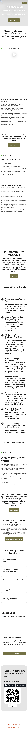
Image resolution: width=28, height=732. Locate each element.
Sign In (24, 2)
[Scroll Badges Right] (25, 613)
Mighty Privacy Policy (14, 727)
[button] (14, 54)
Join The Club (14, 20)
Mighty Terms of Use (14, 724)
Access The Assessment (14, 539)
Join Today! (14, 510)
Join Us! (14, 276)
